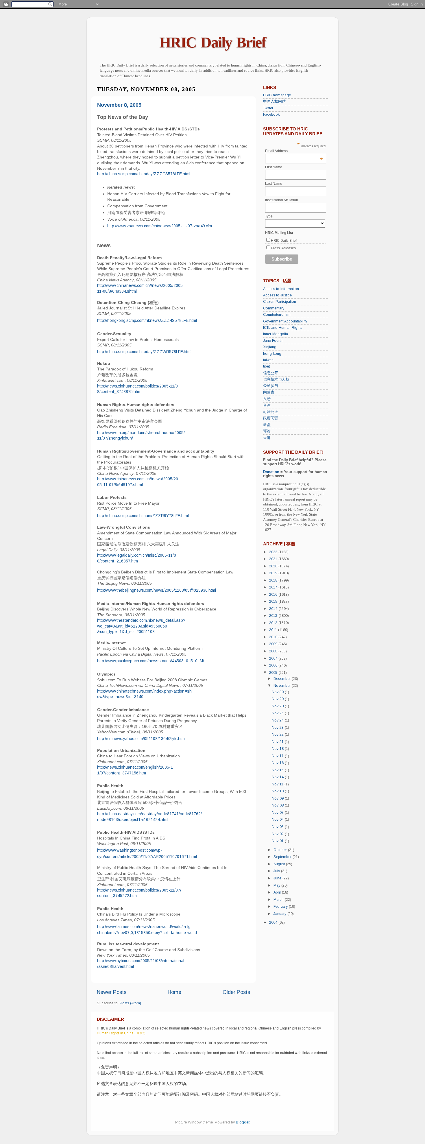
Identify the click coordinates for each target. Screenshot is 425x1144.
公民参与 (270, 386)
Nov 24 (278, 720)
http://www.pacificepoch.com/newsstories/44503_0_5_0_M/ (150, 660)
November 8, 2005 (119, 105)
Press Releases (283, 248)
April (278, 892)
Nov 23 (278, 728)
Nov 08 (278, 805)
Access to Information (281, 289)
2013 (273, 616)
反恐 (267, 399)
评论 (267, 431)
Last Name (273, 184)
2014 (273, 609)
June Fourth (272, 341)
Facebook (271, 114)
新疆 (267, 425)
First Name (273, 167)
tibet (266, 366)
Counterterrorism (277, 315)
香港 (267, 438)
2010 (273, 637)
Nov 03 (278, 827)
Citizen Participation (279, 302)
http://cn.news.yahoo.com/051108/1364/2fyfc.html (141, 738)
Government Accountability (285, 321)
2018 (273, 580)
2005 (273, 673)
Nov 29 (278, 699)
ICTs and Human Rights (282, 328)
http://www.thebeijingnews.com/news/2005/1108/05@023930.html (156, 590)
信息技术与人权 (276, 379)
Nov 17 (278, 756)
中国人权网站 (274, 101)
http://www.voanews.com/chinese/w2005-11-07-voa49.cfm (159, 226)
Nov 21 (278, 742)
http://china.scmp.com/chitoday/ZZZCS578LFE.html (143, 173)
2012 (273, 623)
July (277, 871)
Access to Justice (277, 295)
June (278, 878)
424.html (160, 819)
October (281, 850)
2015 (273, 601)
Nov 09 (278, 798)
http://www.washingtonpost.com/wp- (129, 850)
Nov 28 (278, 706)
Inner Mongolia (275, 334)
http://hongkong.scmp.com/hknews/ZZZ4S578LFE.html (147, 320)
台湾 (267, 405)
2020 (273, 566)
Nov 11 (278, 784)
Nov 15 (278, 770)
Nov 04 (278, 820)
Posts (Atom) (130, 1003)
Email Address (294, 151)
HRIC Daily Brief (212, 42)
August (280, 864)
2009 (273, 644)
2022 (273, 552)
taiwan (268, 360)
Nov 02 (278, 834)
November (283, 686)
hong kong (272, 354)
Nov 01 (278, 841)
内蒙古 (268, 392)
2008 (273, 651)
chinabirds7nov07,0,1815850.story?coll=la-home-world (147, 932)
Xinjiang (269, 347)
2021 (273, 559)
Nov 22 (278, 734)
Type (269, 216)
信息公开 (270, 373)
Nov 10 (278, 791)
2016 (273, 595)
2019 (273, 573)
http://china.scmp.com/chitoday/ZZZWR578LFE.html (144, 351)
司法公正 (270, 412)
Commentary (273, 308)
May (277, 885)
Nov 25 (278, 713)
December (283, 679)
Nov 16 (278, 763)
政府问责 (270, 418)
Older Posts (236, 992)
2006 (273, 665)
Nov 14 (278, 777)
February (281, 907)
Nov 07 (278, 813)
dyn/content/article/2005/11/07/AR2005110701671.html (147, 856)
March (279, 900)
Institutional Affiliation (281, 200)
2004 (273, 922)
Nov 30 (278, 692)
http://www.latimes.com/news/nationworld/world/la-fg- (144, 926)
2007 (273, 658)
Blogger (242, 1122)
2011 (273, 630)
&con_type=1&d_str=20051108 (126, 631)
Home (174, 992)
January (280, 914)
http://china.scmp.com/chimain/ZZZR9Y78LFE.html (143, 515)
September (283, 857)
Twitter (268, 108)
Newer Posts (111, 992)
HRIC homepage (277, 95)
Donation (271, 472)
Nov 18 (278, 749)
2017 (273, 587)
